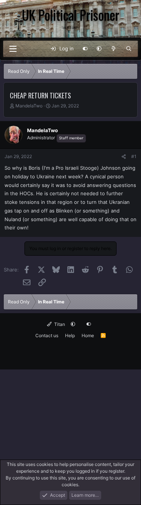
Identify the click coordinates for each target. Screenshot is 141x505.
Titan (59, 324)
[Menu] (13, 49)
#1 (133, 156)
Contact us (46, 335)
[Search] (128, 48)
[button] (99, 48)
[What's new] (113, 48)
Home (88, 335)
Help (70, 335)
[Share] (124, 156)
